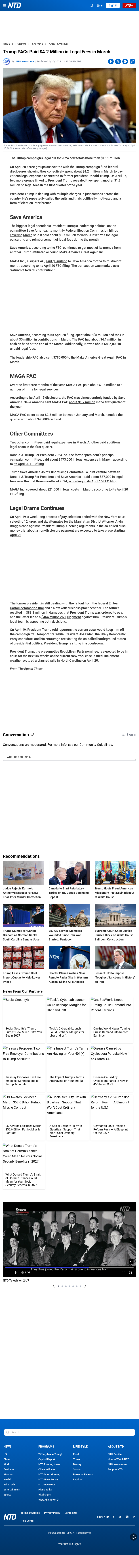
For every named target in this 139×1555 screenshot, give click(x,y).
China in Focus (46, 1469)
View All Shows (47, 1499)
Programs (46, 1446)
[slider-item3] (66, 1286)
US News (21, 44)
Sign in (113, 5)
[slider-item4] (69, 1286)
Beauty (77, 1464)
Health (7, 1479)
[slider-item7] (80, 1286)
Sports (7, 1494)
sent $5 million (56, 261)
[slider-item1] (58, 1286)
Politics (37, 44)
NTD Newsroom (25, 61)
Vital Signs (44, 1494)
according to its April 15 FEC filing (92, 481)
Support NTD (115, 1469)
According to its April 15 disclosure (35, 397)
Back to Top (133, 1537)
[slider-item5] (73, 1286)
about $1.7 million (82, 402)
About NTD (116, 1446)
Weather (8, 1474)
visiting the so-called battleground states (96, 639)
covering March (21, 235)
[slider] (69, 1267)
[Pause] (8, 1272)
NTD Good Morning (49, 1474)
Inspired (78, 1479)
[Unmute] (131, 1261)
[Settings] (130, 1272)
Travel (77, 1459)
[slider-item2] (62, 1286)
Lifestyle (80, 1446)
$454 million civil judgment (61, 617)
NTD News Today (48, 1479)
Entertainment (12, 1489)
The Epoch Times (30, 669)
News (6, 44)
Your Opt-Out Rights (69, 1544)
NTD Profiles (115, 1454)
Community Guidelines (95, 744)
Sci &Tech (9, 1484)
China (7, 1459)
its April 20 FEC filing (29, 464)
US (5, 1454)
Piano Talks (45, 1489)
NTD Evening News (49, 1464)
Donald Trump (58, 44)
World (7, 1464)
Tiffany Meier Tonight (50, 1454)
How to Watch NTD (118, 1459)
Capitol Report (46, 1459)
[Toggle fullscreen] (123, 1272)
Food (76, 1454)
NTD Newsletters (117, 1464)
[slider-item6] (76, 1286)
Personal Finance (83, 1474)
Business (9, 1469)
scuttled (28, 660)
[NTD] (10, 1517)
